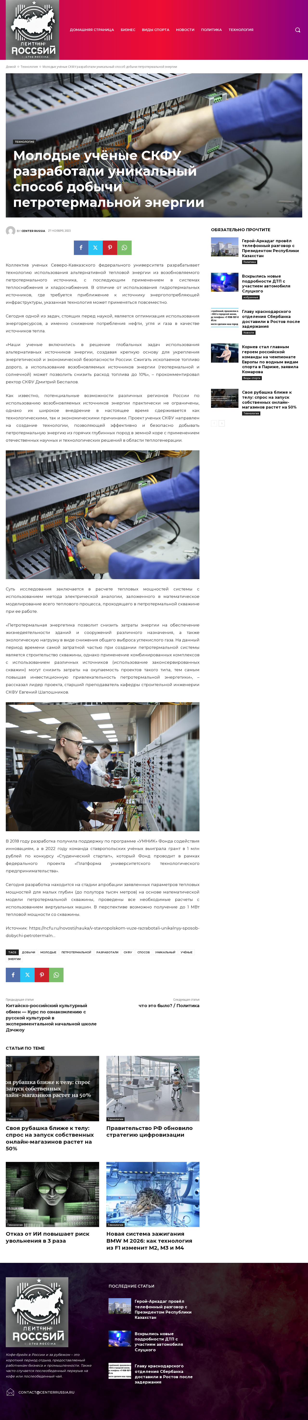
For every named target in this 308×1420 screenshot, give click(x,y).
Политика (250, 262)
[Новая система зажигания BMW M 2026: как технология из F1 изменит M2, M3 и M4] (153, 1194)
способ (143, 952)
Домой (11, 67)
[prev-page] (214, 423)
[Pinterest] (110, 248)
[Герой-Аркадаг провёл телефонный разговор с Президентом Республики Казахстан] (224, 247)
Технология (29, 67)
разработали (107, 952)
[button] (297, 29)
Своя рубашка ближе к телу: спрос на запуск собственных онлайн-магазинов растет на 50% (269, 399)
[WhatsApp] (124, 248)
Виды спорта (252, 378)
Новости (249, 332)
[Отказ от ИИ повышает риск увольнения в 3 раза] (52, 1194)
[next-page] (222, 423)
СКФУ (128, 952)
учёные (186, 952)
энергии (14, 959)
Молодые (48, 952)
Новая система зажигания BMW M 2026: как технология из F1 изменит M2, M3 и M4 (149, 1241)
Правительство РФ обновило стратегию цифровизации (149, 1131)
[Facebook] (81, 248)
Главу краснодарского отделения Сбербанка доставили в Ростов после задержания (271, 319)
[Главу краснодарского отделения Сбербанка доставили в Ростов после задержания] (224, 317)
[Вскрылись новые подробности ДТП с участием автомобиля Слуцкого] (224, 282)
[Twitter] (95, 248)
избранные (251, 297)
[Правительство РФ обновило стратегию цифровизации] (153, 1088)
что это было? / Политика (169, 1005)
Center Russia (33, 231)
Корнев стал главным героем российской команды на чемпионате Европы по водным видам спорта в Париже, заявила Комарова (270, 359)
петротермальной (76, 952)
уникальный (165, 952)
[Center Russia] (11, 231)
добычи (28, 952)
